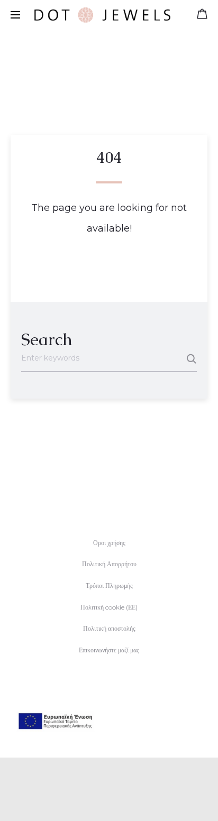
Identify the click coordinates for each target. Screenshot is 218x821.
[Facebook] (98, 797)
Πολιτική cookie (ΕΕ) (109, 607)
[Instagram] (121, 797)
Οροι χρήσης (109, 543)
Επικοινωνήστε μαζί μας (109, 650)
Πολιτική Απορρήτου (109, 564)
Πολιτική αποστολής (109, 628)
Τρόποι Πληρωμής (109, 585)
